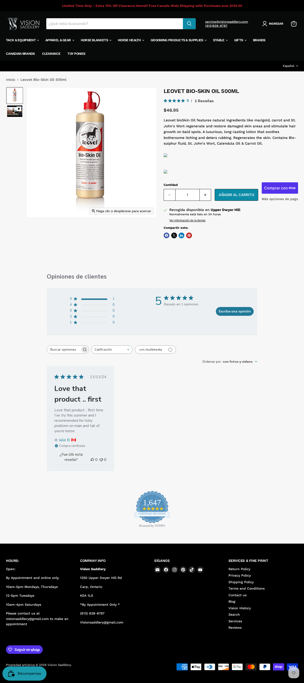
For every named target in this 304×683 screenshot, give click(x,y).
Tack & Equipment (21, 40)
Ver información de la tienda (187, 220)
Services (235, 621)
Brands (259, 40)
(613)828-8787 (216, 26)
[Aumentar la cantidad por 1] (205, 195)
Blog (231, 601)
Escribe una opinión (235, 311)
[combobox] (112, 349)
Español (288, 66)
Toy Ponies (76, 53)
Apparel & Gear (58, 40)
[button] (273, 24)
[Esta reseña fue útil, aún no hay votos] (92, 459)
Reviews (235, 627)
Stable (219, 40)
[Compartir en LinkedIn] (181, 235)
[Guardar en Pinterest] (189, 235)
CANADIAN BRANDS (20, 53)
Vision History (239, 608)
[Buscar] (189, 23)
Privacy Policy (239, 575)
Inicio (10, 80)
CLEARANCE (51, 53)
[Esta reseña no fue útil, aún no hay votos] (101, 459)
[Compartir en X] (174, 235)
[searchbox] (63, 349)
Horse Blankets (95, 40)
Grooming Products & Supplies (177, 40)
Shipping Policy (241, 582)
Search (234, 614)
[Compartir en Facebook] (166, 235)
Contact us (237, 595)
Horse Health (130, 40)
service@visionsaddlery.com (226, 21)
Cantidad (171, 185)
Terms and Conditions (246, 588)
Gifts (239, 40)
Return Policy (239, 569)
